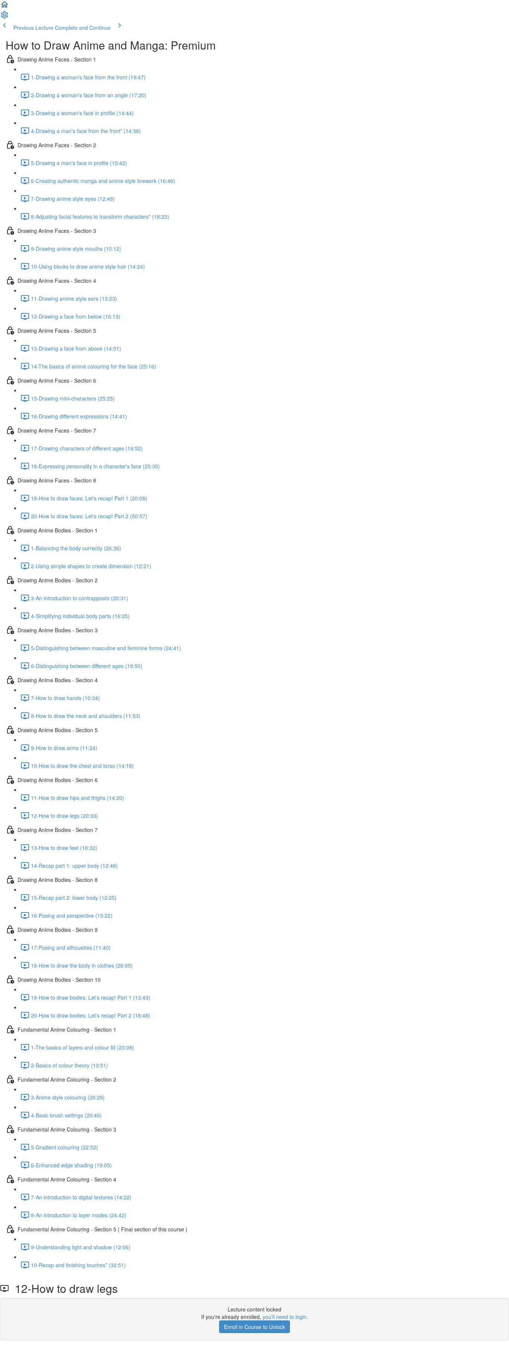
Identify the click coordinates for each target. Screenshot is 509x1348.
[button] (4, 6)
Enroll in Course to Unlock (254, 1326)
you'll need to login (285, 1316)
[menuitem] (4, 17)
